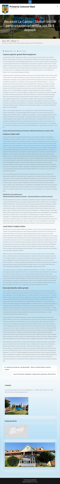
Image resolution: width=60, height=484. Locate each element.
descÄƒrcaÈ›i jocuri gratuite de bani (12, 194)
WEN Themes (34, 481)
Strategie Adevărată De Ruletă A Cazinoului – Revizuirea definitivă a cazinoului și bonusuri (28, 196)
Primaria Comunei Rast (22, 6)
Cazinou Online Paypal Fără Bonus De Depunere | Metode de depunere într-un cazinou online (28, 130)
